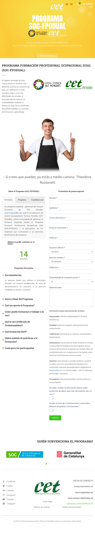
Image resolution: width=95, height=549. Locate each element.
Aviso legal (47, 501)
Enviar (55, 418)
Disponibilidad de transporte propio (64, 277)
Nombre (53, 198)
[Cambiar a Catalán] (66, 4)
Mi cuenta (88, 4)
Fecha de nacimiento (58, 228)
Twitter (9, 486)
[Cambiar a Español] (71, 4)
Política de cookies (42, 507)
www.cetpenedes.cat (84, 492)
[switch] (51, 397)
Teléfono (53, 238)
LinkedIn (10, 490)
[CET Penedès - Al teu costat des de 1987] (64, 7)
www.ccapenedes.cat (13, 213)
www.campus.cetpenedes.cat (80, 498)
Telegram (11, 504)
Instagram (10, 495)
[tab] (8, 200)
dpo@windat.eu (55, 370)
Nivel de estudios (57, 258)
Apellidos (53, 208)
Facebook (10, 481)
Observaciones (55, 287)
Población (54, 267)
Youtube (10, 499)
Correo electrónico (57, 218)
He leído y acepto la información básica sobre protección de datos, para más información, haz (70, 391)
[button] (46, 463)
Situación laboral (57, 248)
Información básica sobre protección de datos (66, 311)
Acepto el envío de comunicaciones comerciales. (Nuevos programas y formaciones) (69, 405)
